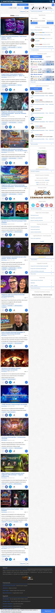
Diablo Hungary (6, 590)
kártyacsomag (11, 47)
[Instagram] (46, 205)
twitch (19, 47)
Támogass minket (6, 601)
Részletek (47, 180)
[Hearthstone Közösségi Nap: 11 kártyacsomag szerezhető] (15, 427)
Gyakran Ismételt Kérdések (36, 232)
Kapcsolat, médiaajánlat (7, 603)
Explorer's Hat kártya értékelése (37, 220)
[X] (10, 52)
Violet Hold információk (35, 229)
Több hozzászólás (34, 144)
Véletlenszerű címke (6, 4)
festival (4, 483)
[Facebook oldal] (42, 205)
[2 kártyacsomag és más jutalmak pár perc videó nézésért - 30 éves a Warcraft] (15, 246)
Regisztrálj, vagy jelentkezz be (36, 217)
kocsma (4, 124)
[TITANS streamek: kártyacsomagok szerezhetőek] (15, 394)
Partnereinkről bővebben (35, 288)
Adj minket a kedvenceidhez (36, 208)
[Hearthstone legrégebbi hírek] (27, 11)
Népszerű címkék (22, 4)
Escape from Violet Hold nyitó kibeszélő (38, 268)
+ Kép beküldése (34, 259)
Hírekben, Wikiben (38, 7)
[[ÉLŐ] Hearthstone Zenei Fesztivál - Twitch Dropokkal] (15, 499)
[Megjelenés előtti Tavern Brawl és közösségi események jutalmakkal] (15, 284)
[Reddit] (14, 52)
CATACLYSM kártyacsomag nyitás (37, 271)
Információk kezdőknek (35, 226)
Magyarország (12, 1)
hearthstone (12, 267)
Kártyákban (36, 8)
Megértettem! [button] (48, 611)
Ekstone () (39, 117)
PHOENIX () (38, 44)
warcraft (4, 267)
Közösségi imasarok (35, 215)
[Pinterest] (51, 205)
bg (8, 556)
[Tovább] (26, 52)
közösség (4, 49)
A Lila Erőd (37, 40)
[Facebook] (6, 52)
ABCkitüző (33, 282)
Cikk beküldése (6, 598)
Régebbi (22, 11)
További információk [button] (16, 612)
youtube (4, 269)
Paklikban (43, 8)
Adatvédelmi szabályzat (7, 608)
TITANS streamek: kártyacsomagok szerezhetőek (14, 404)
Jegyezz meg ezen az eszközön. (38, 20)
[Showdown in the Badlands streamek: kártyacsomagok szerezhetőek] (15, 358)
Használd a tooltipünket (7, 606)
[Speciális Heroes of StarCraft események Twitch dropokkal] (15, 210)
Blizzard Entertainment (7, 592)
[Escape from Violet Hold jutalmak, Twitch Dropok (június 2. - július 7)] (15, 26)
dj (20, 521)
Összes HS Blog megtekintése (36, 29)
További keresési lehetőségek (36, 11)
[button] (1, 1)
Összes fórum (33, 273)
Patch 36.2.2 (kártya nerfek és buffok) (42, 34)
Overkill (42, 241)
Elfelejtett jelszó (50, 20)
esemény (4, 47)
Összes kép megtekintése (36, 238)
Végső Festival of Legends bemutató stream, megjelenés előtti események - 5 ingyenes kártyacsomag (12, 475)
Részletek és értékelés (35, 171)
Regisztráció (50, 23)
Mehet (26, 7)
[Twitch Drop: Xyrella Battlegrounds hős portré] (15, 536)
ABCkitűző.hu (5, 588)
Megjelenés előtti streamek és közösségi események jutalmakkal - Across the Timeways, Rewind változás (13, 113)
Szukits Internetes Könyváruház (37, 280)
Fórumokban (49, 8)
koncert (16, 521)
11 (3, 415)
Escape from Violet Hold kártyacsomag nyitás (39, 266)
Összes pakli (33, 82)
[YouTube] (37, 205)
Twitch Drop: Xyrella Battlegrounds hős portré (13, 547)
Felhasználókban (47, 7)
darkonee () (40, 32)
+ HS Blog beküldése (35, 50)
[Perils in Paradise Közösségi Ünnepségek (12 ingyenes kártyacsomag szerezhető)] (15, 322)
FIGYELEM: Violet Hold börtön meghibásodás (44, 46)
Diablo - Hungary (34, 285)
